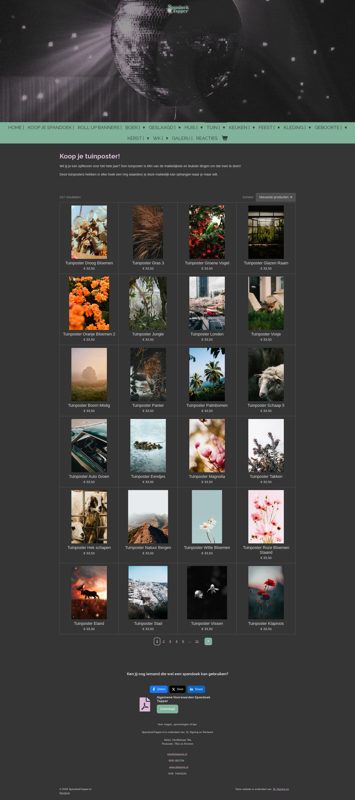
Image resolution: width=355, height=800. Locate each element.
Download (167, 709)
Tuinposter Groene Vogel (207, 263)
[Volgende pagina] (208, 641)
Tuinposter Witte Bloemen (207, 547)
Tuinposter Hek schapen (89, 547)
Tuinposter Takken (266, 476)
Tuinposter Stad (148, 623)
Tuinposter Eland (89, 623)
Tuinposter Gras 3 (148, 263)
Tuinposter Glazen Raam (266, 263)
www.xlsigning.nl (178, 767)
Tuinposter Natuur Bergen (148, 547)
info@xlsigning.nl (177, 754)
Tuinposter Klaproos (266, 623)
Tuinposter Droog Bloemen (89, 263)
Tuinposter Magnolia (207, 476)
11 (197, 641)
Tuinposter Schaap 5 (266, 405)
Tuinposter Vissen (207, 623)
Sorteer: (248, 197)
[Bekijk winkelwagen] (224, 138)
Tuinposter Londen (207, 334)
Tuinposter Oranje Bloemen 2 (89, 334)
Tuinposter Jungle (148, 334)
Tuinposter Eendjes (148, 476)
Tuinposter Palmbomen (207, 405)
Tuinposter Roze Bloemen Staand (266, 550)
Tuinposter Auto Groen (89, 476)
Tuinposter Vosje (266, 334)
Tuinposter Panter (148, 405)
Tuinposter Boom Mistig (89, 405)
